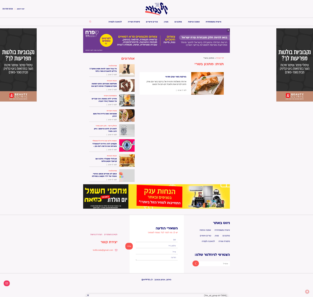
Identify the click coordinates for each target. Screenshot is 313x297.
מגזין (166, 22)
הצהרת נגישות (96, 234)
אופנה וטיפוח (194, 22)
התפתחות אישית (110, 96)
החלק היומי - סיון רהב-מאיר (106, 126)
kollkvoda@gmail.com (103, 250)
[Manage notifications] (307, 292)
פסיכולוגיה (113, 66)
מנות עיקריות (112, 111)
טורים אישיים (152, 22)
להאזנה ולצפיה (115, 22)
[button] (88, 295)
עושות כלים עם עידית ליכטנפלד (104, 141)
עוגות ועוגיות (112, 81)
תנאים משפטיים (110, 234)
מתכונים (178, 22)
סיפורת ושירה (134, 22)
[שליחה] (193, 263)
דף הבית (220, 58)
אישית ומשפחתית (213, 22)
